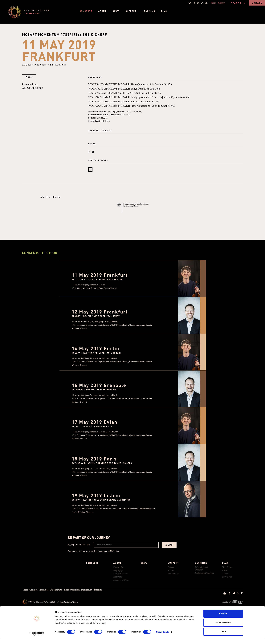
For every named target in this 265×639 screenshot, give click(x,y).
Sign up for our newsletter (79, 544)
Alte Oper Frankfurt (32, 87)
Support (131, 11)
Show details (162, 632)
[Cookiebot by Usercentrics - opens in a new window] (37, 634)
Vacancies (43, 589)
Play (164, 11)
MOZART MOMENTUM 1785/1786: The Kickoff (64, 34)
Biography (118, 570)
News (115, 11)
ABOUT (117, 562)
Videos (225, 573)
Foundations (173, 573)
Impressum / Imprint (91, 589)
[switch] (98, 632)
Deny (223, 631)
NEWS (144, 562)
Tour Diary (227, 567)
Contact (221, 3)
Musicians (117, 577)
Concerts (86, 11)
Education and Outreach (201, 568)
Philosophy (118, 567)
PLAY (225, 562)
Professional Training (204, 573)
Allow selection (223, 622)
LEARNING (201, 562)
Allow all (223, 613)
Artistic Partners (120, 573)
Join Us (171, 570)
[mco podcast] (202, 3)
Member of (226, 602)
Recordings (227, 577)
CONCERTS (92, 562)
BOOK (29, 77)
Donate (257, 2)
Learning (149, 11)
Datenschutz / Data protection (65, 589)
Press (213, 3)
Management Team (121, 580)
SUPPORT (173, 562)
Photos (225, 570)
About (102, 11)
